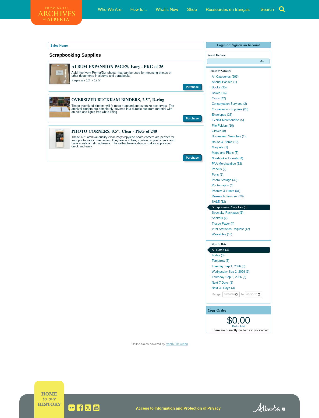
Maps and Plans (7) (225, 152)
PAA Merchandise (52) (227, 163)
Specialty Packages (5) (227, 212)
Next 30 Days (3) (223, 288)
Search (267, 9)
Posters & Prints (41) (226, 191)
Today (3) (218, 255)
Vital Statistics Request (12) (231, 229)
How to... (138, 9)
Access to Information (155, 408)
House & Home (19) (225, 142)
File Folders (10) (223, 125)
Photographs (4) (222, 185)
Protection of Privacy (202, 408)
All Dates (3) (220, 250)
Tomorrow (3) (220, 260)
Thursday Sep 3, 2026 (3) (229, 277)
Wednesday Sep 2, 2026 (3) (230, 271)
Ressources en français (228, 9)
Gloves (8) (219, 131)
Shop (192, 9)
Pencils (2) (219, 169)
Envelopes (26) (222, 114)
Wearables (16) (222, 234)
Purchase (192, 87)
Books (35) (219, 87)
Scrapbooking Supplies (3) (229, 207)
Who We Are (109, 9)
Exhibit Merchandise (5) (228, 120)
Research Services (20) (228, 196)
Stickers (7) (219, 218)
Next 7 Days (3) (222, 282)
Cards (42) (219, 98)
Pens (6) (217, 174)
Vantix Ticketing (177, 344)
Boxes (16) (219, 93)
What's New (167, 9)
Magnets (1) (220, 147)
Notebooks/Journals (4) (227, 158)
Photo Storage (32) (224, 180)
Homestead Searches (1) (228, 136)
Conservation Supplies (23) (230, 109)
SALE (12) (219, 201)
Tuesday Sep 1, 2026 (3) (228, 266)
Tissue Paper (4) (223, 223)
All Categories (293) (225, 76)
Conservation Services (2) (229, 103)
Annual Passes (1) (224, 82)
